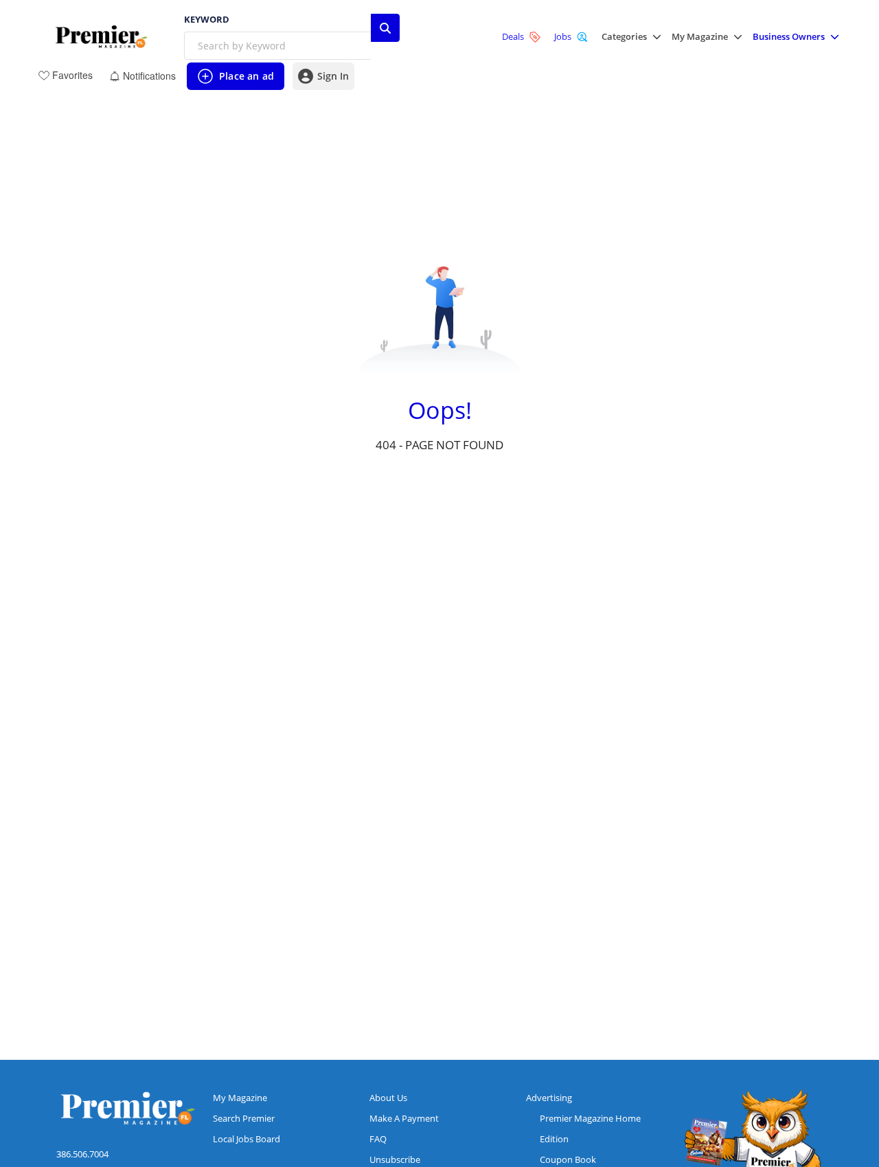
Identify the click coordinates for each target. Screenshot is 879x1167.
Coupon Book (568, 1159)
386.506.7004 (82, 1154)
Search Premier (244, 1118)
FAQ (378, 1139)
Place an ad (235, 79)
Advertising (549, 1097)
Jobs (562, 36)
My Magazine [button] (700, 37)
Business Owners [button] (789, 37)
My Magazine (240, 1097)
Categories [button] (624, 37)
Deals (513, 36)
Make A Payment (404, 1118)
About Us (388, 1097)
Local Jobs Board (246, 1139)
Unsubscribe (394, 1159)
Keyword (206, 19)
